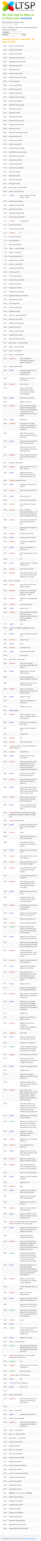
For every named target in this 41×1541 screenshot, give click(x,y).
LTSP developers (29, 1539)
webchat (26, 18)
